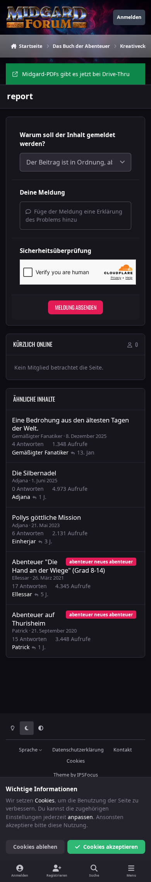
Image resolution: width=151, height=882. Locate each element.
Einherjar (24, 541)
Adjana (20, 480)
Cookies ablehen (35, 846)
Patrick (20, 630)
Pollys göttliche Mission (46, 517)
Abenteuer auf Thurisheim (33, 618)
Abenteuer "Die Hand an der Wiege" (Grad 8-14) (58, 565)
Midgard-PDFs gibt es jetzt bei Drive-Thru (76, 74)
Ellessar (20, 577)
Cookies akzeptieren (110, 846)
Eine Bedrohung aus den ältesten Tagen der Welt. (70, 424)
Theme (61, 775)
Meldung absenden (75, 307)
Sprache (29, 749)
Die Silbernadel (34, 472)
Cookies (76, 761)
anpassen (80, 817)
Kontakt (122, 749)
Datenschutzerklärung (78, 749)
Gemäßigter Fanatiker (37, 436)
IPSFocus (87, 775)
